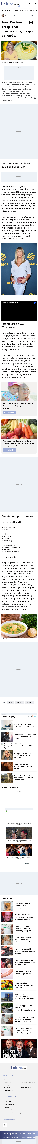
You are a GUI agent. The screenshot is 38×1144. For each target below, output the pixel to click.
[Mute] (14, 319)
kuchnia (29, 703)
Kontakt (22, 1134)
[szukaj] (30, 4)
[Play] (4, 319)
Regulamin (31, 1134)
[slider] (19, 316)
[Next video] (9, 319)
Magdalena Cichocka (13, 16)
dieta (10, 703)
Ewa (3, 217)
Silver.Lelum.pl (5, 10)
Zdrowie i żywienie (20, 10)
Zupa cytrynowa (17, 371)
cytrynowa (12, 333)
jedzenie (20, 703)
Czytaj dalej (9, 412)
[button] (36, 1137)
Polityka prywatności (10, 1134)
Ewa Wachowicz (9, 186)
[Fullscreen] (34, 319)
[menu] (35, 4)
